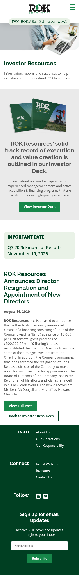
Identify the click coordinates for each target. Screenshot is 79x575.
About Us (43, 432)
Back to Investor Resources (31, 416)
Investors (43, 470)
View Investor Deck (40, 206)
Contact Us (44, 477)
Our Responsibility (50, 445)
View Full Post (20, 405)
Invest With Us (47, 464)
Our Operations (48, 439)
